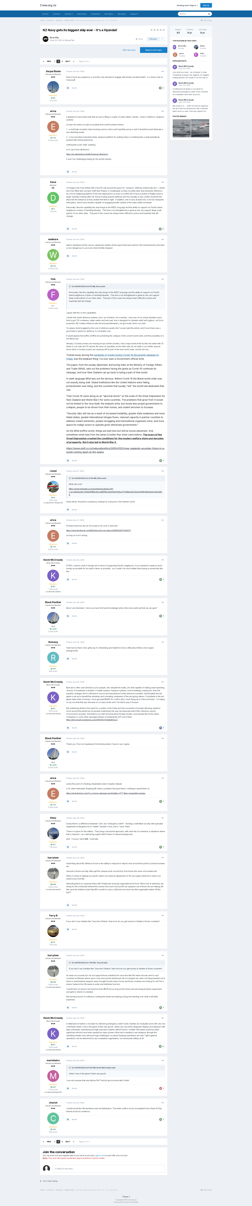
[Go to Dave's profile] (53, 198)
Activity (56, 14)
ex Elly (55, 37)
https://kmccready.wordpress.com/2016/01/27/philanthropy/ (92, 720)
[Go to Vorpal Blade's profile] (53, 87)
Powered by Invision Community (126, 1202)
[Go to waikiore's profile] (53, 255)
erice (53, 111)
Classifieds (95, 14)
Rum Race (109, 14)
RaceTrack (81, 14)
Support (133, 14)
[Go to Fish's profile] (53, 295)
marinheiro (53, 1060)
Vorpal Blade (53, 71)
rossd (53, 471)
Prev (49, 61)
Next (67, 61)
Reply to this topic (153, 50)
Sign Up (206, 5)
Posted (75, 71)
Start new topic (129, 50)
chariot (53, 1102)
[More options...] (162, 71)
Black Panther (53, 602)
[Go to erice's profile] (53, 127)
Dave (53, 182)
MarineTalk (69, 40)
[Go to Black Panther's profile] (53, 618)
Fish (53, 279)
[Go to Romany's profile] (53, 658)
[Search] (209, 14)
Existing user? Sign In (187, 5)
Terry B (53, 915)
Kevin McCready (53, 559)
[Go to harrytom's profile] (53, 873)
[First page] (43, 61)
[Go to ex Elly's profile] (45, 39)
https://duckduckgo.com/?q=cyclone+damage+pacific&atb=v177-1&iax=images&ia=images (105, 793)
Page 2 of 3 (84, 61)
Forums (45, 14)
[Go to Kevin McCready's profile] (53, 575)
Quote (74, 88)
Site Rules (122, 14)
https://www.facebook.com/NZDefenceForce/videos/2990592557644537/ (98, 530)
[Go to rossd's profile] (53, 487)
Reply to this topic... (65, 1169)
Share (140, 39)
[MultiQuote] (67, 88)
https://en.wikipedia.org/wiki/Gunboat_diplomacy (87, 154)
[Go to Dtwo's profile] (53, 833)
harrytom (53, 857)
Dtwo (99, 478)
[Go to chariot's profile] (53, 1118)
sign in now (100, 1155)
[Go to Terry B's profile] (53, 931)
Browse (68, 14)
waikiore (53, 239)
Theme (125, 1197)
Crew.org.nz (48, 5)
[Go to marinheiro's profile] (53, 1076)
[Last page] (73, 61)
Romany (53, 642)
